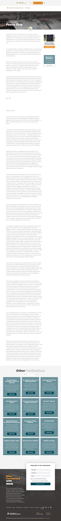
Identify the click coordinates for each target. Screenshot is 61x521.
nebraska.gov (47, 518)
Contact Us (48, 514)
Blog (14, 507)
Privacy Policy (42, 508)
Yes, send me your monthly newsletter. (40, 480)
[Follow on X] (48, 507)
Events (31, 507)
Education (26, 507)
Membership (19, 507)
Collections (8, 507)
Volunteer (37, 507)
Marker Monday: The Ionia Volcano (49, 43)
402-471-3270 (39, 514)
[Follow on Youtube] (51, 507)
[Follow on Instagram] (46, 507)
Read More (12, 394)
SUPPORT (48, 512)
